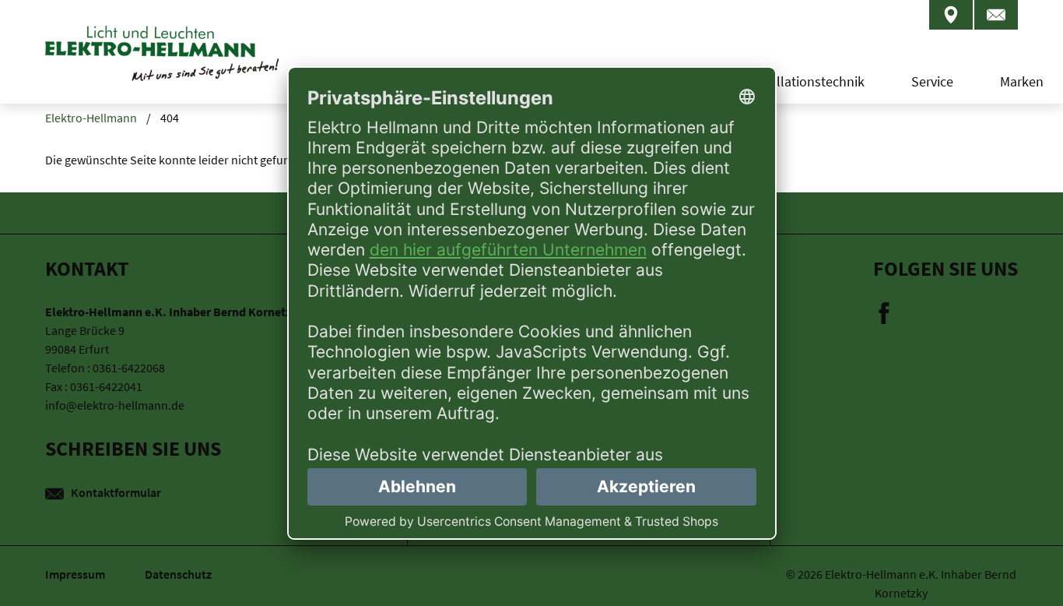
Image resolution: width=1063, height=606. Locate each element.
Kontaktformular (114, 492)
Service (932, 81)
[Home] (162, 66)
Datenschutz (178, 574)
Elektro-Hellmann (91, 117)
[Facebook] (884, 311)
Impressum (76, 574)
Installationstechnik (806, 81)
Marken (1022, 81)
